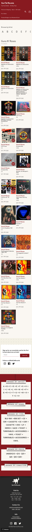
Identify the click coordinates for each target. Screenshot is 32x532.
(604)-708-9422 (16, 509)
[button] (26, 12)
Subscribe (24, 355)
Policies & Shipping (16, 518)
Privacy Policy (16, 517)
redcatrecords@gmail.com (16, 507)
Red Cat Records (18, 526)
